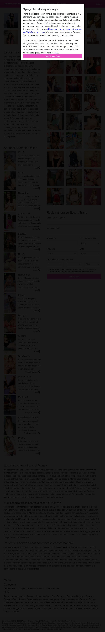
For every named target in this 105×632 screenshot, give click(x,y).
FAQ (56, 52)
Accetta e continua (53, 56)
